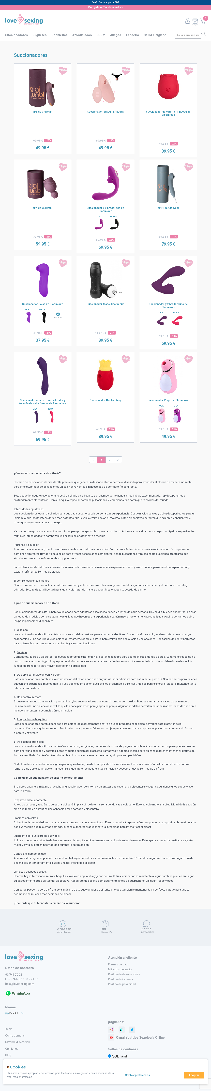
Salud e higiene (155, 35)
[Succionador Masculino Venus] (105, 299)
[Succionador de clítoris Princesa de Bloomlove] (168, 103)
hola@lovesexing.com (19, 984)
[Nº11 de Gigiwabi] (168, 203)
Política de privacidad (122, 984)
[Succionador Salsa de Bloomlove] (43, 299)
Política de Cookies (120, 979)
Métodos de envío (120, 969)
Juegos (115, 35)
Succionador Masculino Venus (105, 304)
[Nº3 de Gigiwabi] (43, 106)
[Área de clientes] (187, 21)
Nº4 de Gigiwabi (42, 208)
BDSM (101, 35)
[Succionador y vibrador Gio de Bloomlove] (105, 203)
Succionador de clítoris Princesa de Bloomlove (168, 113)
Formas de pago (118, 964)
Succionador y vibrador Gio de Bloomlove (105, 209)
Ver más (58, 317)
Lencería (132, 35)
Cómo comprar (15, 1035)
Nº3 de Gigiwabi (42, 111)
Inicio (8, 1029)
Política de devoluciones (124, 974)
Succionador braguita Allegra (105, 111)
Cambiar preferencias (137, 1075)
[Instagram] (111, 1029)
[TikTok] (122, 1029)
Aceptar (194, 1075)
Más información (22, 1076)
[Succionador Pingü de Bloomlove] (168, 395)
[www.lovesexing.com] (24, 960)
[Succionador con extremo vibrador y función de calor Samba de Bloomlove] (43, 395)
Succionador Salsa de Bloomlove (42, 304)
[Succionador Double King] (105, 392)
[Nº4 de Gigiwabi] (43, 203)
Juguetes (40, 35)
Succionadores (16, 35)
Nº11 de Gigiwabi (168, 208)
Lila (98, 216)
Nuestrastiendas (195, 25)
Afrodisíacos (82, 35)
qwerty (156, 2)
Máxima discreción (17, 1042)
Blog (8, 1055)
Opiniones (11, 1048)
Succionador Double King (105, 400)
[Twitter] (132, 1029)
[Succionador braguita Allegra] (105, 106)
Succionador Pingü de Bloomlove (168, 400)
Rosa (176, 312)
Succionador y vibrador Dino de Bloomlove (168, 305)
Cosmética (59, 35)
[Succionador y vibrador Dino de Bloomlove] (168, 299)
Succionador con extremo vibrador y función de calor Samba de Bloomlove (42, 402)
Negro (113, 216)
